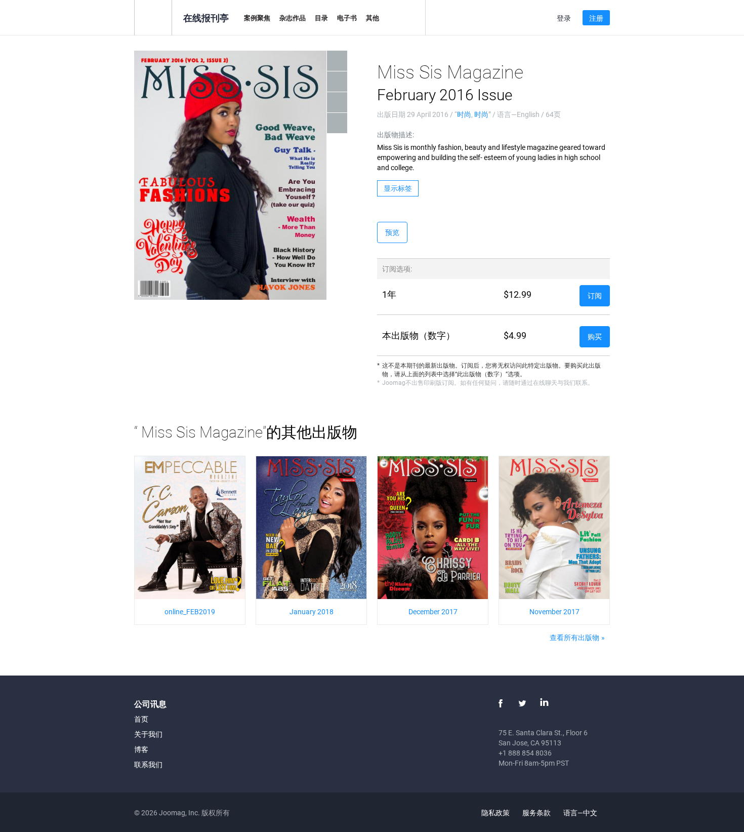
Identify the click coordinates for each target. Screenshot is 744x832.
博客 (141, 749)
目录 (321, 17)
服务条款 (536, 812)
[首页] (153, 17)
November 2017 (554, 611)
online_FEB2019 (189, 611)
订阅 (595, 295)
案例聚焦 (257, 17)
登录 (564, 18)
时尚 (464, 114)
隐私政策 (495, 812)
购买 (595, 336)
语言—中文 (581, 812)
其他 (372, 17)
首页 (141, 719)
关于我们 (148, 734)
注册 (596, 18)
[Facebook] (500, 703)
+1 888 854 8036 (525, 753)
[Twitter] (522, 703)
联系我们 (148, 764)
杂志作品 (292, 17)
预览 (392, 232)
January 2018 (312, 611)
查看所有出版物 (574, 637)
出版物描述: (395, 134)
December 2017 (433, 611)
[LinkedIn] (544, 703)
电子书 (347, 17)
